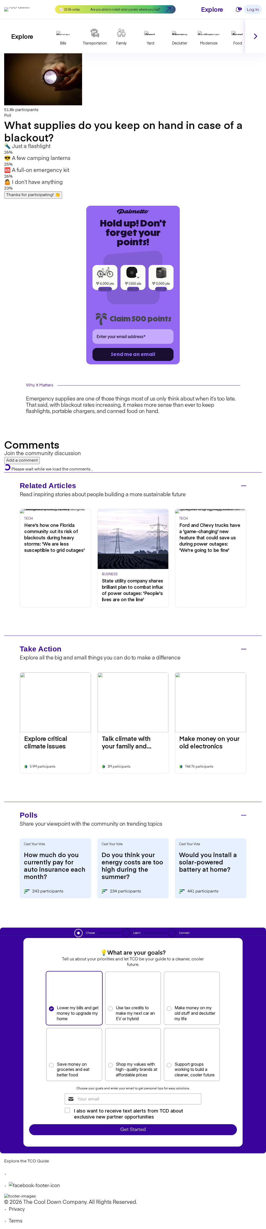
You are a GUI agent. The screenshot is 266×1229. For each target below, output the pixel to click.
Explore (212, 9)
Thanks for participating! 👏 (33, 195)
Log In (253, 10)
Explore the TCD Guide (26, 1161)
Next (255, 36)
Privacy (17, 1209)
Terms (15, 1221)
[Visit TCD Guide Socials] (14, 1174)
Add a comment (22, 460)
